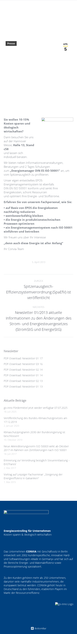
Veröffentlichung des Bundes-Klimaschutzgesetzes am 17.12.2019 (35, 420)
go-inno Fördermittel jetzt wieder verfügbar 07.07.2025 (35, 408)
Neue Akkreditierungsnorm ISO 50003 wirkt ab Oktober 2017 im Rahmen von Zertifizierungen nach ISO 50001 (36, 448)
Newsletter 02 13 (32, 381)
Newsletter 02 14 (32, 369)
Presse (11, 43)
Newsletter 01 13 (32, 386)
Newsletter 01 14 (32, 375)
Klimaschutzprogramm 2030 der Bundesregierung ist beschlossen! (34, 434)
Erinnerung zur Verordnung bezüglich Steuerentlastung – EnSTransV (37, 462)
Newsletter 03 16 (32, 364)
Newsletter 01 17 (32, 358)
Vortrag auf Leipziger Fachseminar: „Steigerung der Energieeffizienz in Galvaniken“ (33, 476)
